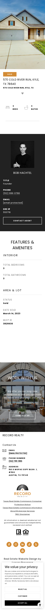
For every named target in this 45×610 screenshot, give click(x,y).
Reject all (22, 589)
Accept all (22, 603)
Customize (22, 596)
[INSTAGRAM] (15, 544)
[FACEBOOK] (9, 544)
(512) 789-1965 (15, 461)
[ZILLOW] (22, 550)
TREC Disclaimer (22, 514)
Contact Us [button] (23, 415)
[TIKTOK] (29, 544)
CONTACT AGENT (22, 220)
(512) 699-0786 (11, 193)
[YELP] (36, 544)
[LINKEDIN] (22, 544)
